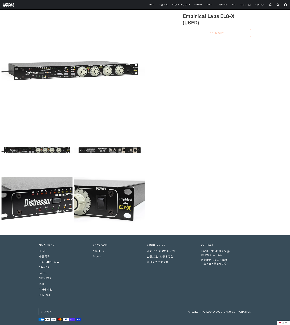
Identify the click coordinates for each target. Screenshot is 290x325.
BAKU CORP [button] (101, 244)
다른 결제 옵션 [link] (191, 52)
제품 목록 (44, 256)
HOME (42, 251)
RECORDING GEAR (49, 262)
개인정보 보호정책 (157, 262)
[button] (181, 4)
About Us (98, 251)
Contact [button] (207, 244)
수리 (41, 284)
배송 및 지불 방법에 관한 (161, 251)
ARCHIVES (45, 278)
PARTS (42, 273)
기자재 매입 (45, 289)
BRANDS (44, 267)
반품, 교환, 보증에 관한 (160, 256)
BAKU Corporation (237, 311)
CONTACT (44, 295)
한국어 (45, 311)
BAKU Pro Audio (203, 311)
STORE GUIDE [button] (156, 244)
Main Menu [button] (47, 244)
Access (97, 256)
